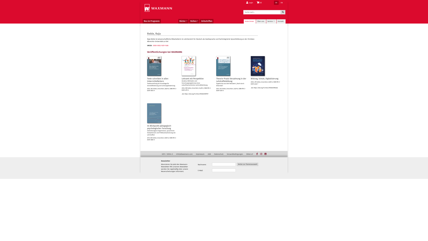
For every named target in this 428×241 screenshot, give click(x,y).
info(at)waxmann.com (184, 154)
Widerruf (249, 154)
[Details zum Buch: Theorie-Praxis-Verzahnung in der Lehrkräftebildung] (223, 66)
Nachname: (202, 165)
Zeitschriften (206, 21)
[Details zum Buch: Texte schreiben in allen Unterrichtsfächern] (154, 66)
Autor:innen (249, 21)
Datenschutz (218, 154)
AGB (209, 154)
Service (270, 21)
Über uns (260, 21)
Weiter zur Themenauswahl (247, 164)
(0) (261, 3)
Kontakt (281, 21)
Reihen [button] (193, 21)
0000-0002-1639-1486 (160, 46)
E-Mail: (200, 170)
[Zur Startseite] (158, 8)
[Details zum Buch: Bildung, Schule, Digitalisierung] (258, 66)
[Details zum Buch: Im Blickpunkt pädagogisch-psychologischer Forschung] (154, 113)
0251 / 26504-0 (167, 154)
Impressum (200, 154)
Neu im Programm (152, 21)
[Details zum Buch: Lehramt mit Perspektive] (189, 66)
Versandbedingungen (235, 154)
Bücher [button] (182, 21)
